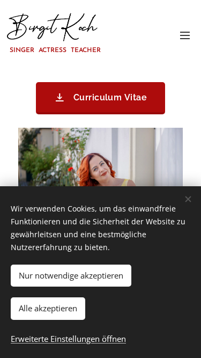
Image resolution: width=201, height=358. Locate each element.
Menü (185, 35)
